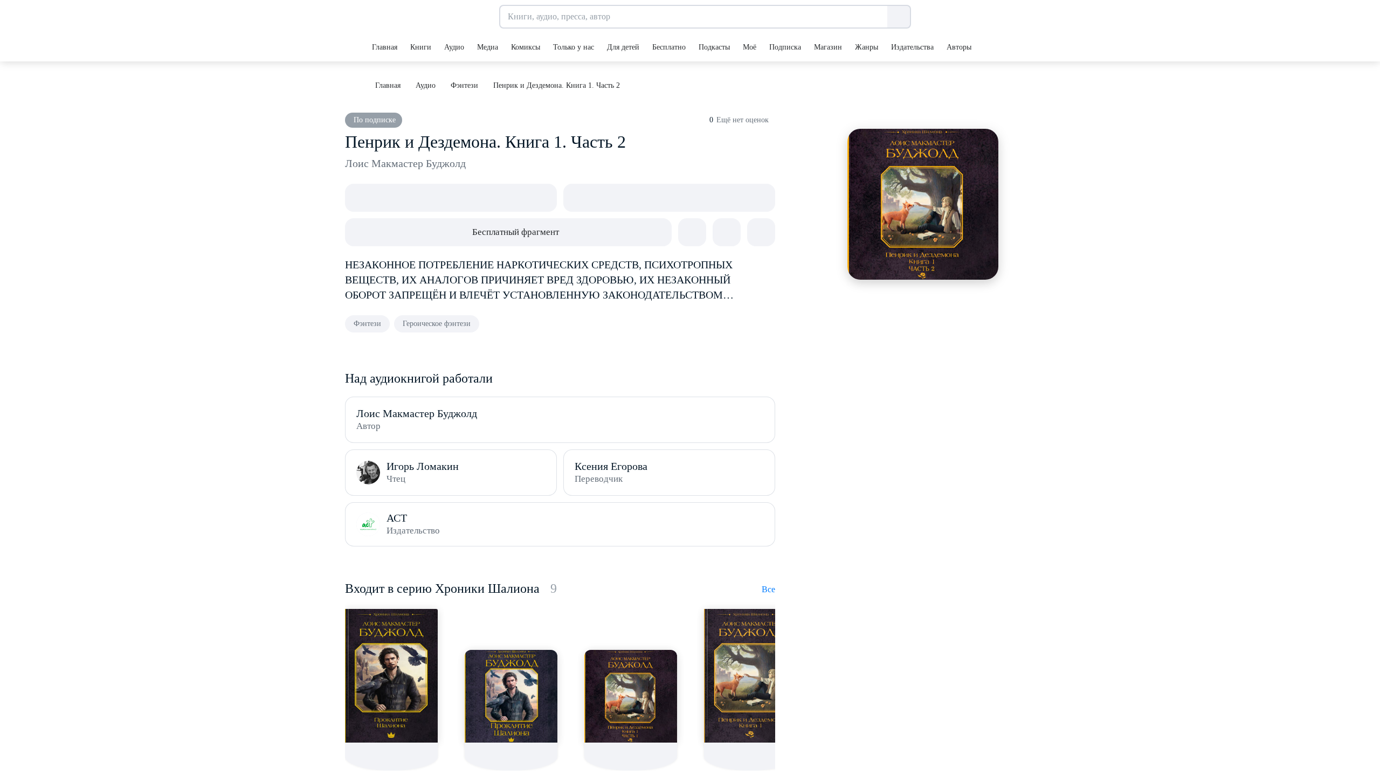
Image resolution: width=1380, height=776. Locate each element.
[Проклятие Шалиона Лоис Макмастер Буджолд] (391, 676)
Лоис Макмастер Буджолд (405, 163)
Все (768, 589)
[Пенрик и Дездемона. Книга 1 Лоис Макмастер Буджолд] (750, 676)
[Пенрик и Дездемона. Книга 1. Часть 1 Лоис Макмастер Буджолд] (630, 696)
